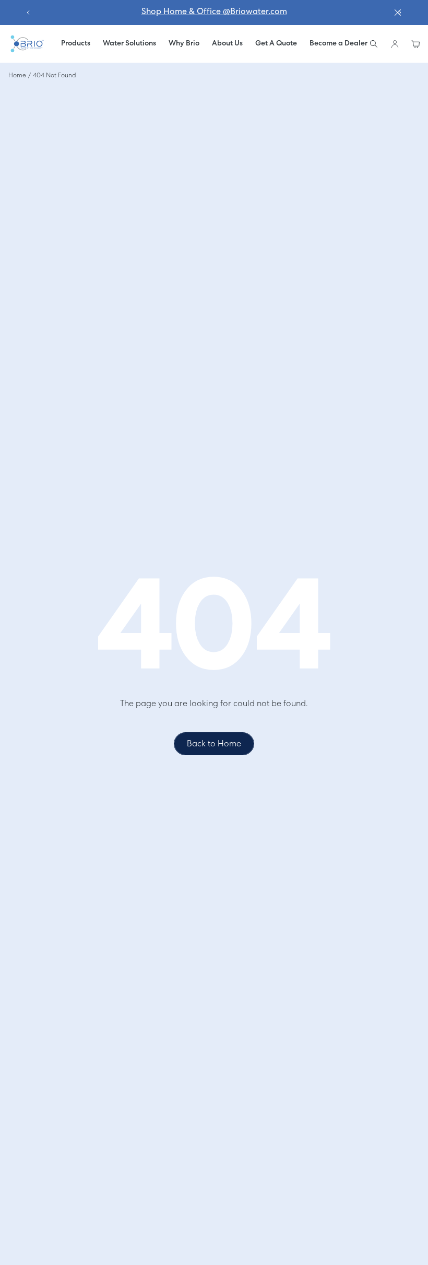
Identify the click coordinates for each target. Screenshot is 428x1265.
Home (17, 76)
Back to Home (214, 744)
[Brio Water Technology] (26, 43)
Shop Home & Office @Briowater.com (214, 12)
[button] (129, 43)
